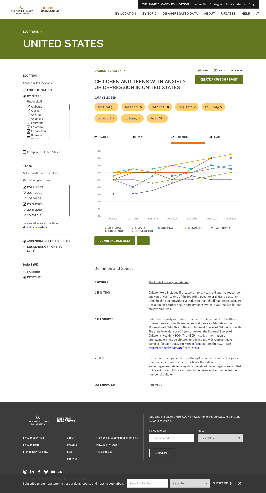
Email (222, 70)
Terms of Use (104, 451)
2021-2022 (132, 106)
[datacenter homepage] (50, 9)
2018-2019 (212, 106)
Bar (217, 137)
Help (246, 13)
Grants (241, 4)
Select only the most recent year (41, 173)
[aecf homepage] (22, 9)
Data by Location (33, 437)
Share (238, 70)
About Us (201, 4)
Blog (252, 4)
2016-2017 (131, 118)
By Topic (149, 13)
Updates (228, 13)
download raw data (35, 227)
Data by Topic (31, 444)
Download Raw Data (115, 241)
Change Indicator (108, 71)
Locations (31, 32)
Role (201, 430)
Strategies (216, 4)
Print (206, 70)
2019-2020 (185, 106)
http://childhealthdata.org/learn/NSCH (174, 347)
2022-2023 (105, 106)
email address (158, 430)
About (209, 13)
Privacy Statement (107, 444)
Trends (182, 137)
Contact (72, 458)
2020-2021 (158, 106)
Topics (230, 4)
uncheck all (34, 101)
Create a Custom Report (219, 79)
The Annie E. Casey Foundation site (117, 437)
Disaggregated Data (180, 13)
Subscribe (162, 453)
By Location (125, 13)
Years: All (156, 118)
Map (141, 137)
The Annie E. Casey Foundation (165, 4)
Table (104, 137)
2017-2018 (104, 118)
